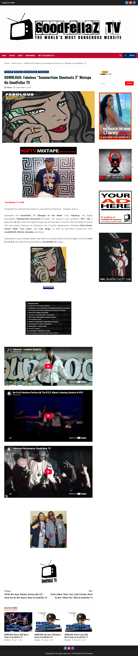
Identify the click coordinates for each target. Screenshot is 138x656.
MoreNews (76, 653)
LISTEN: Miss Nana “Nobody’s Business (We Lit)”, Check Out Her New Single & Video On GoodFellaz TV (25, 594)
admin (9, 87)
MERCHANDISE (30, 55)
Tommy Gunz (43, 72)
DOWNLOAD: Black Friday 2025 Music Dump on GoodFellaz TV (76, 636)
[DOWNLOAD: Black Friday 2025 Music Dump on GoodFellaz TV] (79, 622)
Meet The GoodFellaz (46, 55)
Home (4, 55)
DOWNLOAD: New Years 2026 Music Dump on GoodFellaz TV (47, 636)
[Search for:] (112, 83)
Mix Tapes (18, 72)
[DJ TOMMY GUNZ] (130, 2)
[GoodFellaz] (116, 258)
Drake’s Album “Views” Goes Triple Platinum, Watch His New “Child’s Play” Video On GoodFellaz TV (72, 594)
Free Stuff (8, 72)
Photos (12, 55)
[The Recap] (116, 166)
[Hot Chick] (116, 117)
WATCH (132, 55)
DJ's (8, 626)
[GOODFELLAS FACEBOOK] (134, 2)
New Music (25, 629)
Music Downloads (30, 72)
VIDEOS (20, 55)
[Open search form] (120, 55)
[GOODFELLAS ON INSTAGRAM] (127, 2)
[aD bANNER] (116, 208)
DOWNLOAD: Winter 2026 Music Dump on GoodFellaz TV (16, 636)
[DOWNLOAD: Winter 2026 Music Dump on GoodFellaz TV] (18, 622)
